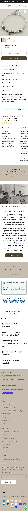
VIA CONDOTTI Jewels (9, 407)
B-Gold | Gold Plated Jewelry (11, 411)
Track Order (5, 451)
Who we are (5, 420)
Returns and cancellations (10, 459)
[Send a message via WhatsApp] (25, 508)
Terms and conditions (9, 441)
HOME (3, 401)
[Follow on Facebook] (2, 488)
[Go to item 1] (3, 40)
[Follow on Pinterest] (10, 488)
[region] (14, 268)
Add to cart (14, 53)
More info (14, 292)
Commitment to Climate (9, 432)
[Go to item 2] (8, 39)
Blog (3, 423)
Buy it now (14, 58)
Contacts (4, 435)
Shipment (4, 448)
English (21, 492)
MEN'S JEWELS (6, 414)
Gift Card (4, 417)
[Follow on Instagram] (6, 488)
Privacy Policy (6, 444)
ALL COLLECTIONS (8, 404)
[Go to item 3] (13, 40)
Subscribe (9, 482)
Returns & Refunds (8, 438)
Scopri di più (14, 255)
